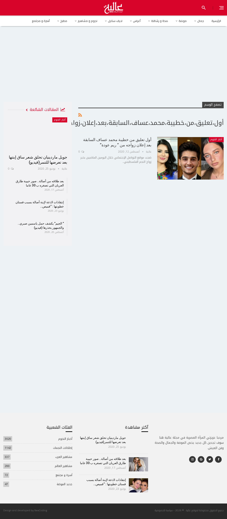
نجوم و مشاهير (87, 20)
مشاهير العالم (63, 466)
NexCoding (40, 510)
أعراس (137, 20)
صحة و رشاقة (159, 20)
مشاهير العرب (63, 457)
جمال (200, 20)
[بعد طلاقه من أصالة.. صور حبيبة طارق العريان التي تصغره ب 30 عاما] (138, 464)
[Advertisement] (113, 68)
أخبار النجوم (216, 139)
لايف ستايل (115, 20)
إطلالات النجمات (62, 448)
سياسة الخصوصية (164, 510)
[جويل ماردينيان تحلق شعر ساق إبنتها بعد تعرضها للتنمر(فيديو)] (37, 134)
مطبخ (63, 20)
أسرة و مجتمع (41, 20)
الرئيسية (216, 20)
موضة (183, 20)
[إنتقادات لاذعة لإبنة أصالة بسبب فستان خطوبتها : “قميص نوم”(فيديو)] (138, 485)
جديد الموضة (64, 484)
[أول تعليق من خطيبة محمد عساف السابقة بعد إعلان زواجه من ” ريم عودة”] (190, 158)
